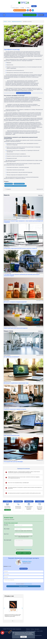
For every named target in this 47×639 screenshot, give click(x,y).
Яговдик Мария (7, 246)
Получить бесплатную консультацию (23, 93)
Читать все (40, 195)
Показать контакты (23, 568)
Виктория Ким (6, 407)
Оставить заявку (7, 509)
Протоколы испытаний (8, 183)
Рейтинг (28, 629)
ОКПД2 (22, 7)
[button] (12, 620)
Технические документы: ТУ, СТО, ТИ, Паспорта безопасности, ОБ (15, 185)
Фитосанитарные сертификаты (19, 183)
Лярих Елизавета (7, 355)
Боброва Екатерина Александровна (10, 219)
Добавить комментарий (23, 553)
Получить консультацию (23, 586)
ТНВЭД (27, 7)
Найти (34, 6)
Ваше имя (6, 524)
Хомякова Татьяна (7, 381)
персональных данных (28, 549)
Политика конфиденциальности (33, 635)
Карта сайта (40, 631)
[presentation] (4, 608)
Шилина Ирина (6, 300)
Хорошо (23, 636)
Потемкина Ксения (7, 273)
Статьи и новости (15, 7)
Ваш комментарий (7, 540)
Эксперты (37, 629)
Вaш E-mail (6, 533)
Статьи (32, 629)
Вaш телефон (6, 528)
